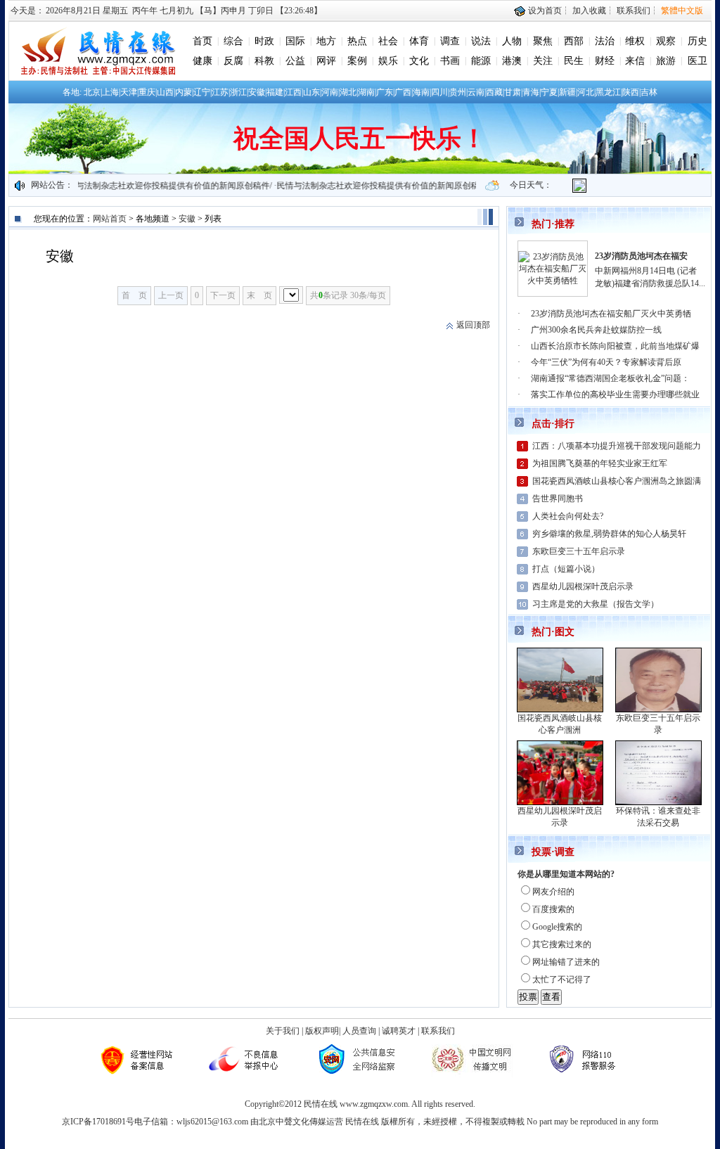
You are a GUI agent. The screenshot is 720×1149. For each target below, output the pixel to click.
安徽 (256, 92)
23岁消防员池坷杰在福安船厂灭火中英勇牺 (611, 314)
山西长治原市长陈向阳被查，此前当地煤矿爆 (615, 346)
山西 (165, 92)
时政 (264, 41)
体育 (419, 41)
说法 (481, 41)
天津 (128, 92)
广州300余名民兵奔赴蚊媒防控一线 (596, 330)
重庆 (147, 92)
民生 (574, 61)
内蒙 (183, 92)
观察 (666, 41)
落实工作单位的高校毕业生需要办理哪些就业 (615, 394)
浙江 (238, 92)
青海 (530, 92)
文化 (419, 61)
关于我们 (283, 1031)
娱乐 (388, 61)
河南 (329, 92)
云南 (476, 92)
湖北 (348, 92)
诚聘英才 (399, 1031)
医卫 (697, 61)
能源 (481, 61)
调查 (450, 41)
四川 (439, 92)
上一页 (171, 295)
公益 (295, 61)
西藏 (494, 92)
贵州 (457, 92)
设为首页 (544, 10)
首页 (202, 41)
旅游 (666, 61)
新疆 (567, 92)
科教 (264, 61)
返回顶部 (473, 325)
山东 (311, 92)
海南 (421, 92)
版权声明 (322, 1031)
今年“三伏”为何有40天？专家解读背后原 (606, 362)
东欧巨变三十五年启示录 (578, 551)
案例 (357, 61)
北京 (92, 92)
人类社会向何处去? (567, 516)
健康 (202, 61)
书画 (450, 61)
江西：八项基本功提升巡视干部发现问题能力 (616, 446)
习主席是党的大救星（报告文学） (595, 604)
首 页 (134, 295)
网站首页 (110, 219)
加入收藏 (589, 10)
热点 (357, 41)
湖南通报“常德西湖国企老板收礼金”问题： (610, 378)
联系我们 (633, 10)
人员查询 (359, 1031)
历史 (697, 41)
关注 (543, 61)
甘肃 (512, 92)
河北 (585, 92)
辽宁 (201, 92)
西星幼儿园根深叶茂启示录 (583, 586)
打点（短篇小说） (566, 569)
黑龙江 (608, 92)
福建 (274, 92)
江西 (293, 92)
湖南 (366, 92)
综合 (233, 41)
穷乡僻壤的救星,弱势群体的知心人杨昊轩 (609, 534)
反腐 (233, 61)
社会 (388, 41)
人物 (512, 41)
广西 (402, 92)
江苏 (220, 92)
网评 (326, 61)
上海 (110, 92)
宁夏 (549, 92)
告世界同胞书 (557, 498)
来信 (635, 61)
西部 (574, 41)
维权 (635, 41)
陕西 (630, 92)
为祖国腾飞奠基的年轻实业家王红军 (599, 463)
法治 (605, 41)
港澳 (512, 61)
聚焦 (543, 41)
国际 (295, 41)
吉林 (649, 92)
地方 (326, 41)
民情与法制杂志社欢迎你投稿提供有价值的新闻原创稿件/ (150, 186)
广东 (384, 92)
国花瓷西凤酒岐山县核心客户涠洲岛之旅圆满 (616, 481)
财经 (605, 61)
